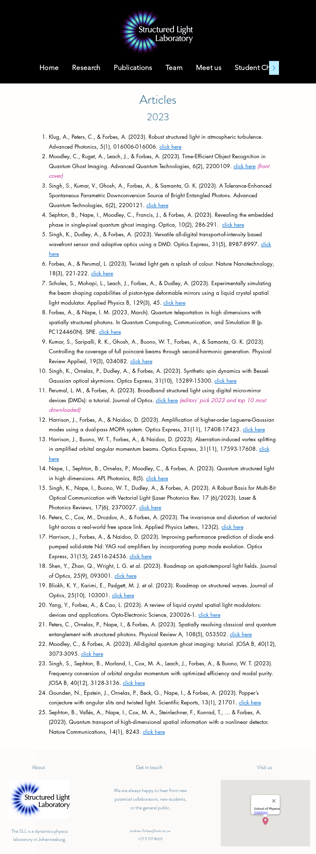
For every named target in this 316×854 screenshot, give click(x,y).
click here (170, 146)
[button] (133, 68)
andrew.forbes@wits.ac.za (150, 831)
